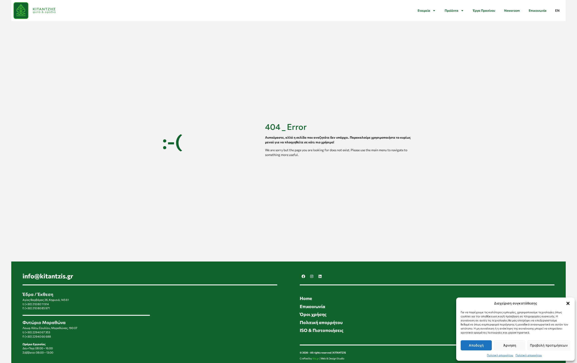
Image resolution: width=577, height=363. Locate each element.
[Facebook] (303, 276)
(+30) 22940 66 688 (38, 336)
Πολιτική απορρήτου (500, 355)
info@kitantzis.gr (48, 276)
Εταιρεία (424, 10)
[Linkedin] (320, 276)
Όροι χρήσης (313, 314)
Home (306, 298)
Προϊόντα (451, 10)
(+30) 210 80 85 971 (37, 308)
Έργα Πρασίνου (484, 10)
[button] (568, 303)
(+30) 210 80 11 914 (37, 304)
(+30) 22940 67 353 (37, 332)
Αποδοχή (476, 345)
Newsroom (512, 10)
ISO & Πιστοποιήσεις (321, 330)
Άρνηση (509, 345)
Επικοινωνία (538, 10)
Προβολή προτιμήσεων (549, 345)
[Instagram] (311, 276)
